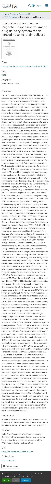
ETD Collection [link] (10, 17)
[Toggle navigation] (46, 5)
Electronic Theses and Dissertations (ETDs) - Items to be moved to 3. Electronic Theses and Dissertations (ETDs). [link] (22, 14)
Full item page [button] (11, 466)
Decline (15, 480)
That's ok (6, 480)
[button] (13, 5)
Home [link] (4, 14)
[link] (25, 66)
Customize (26, 480)
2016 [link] (3, 75)
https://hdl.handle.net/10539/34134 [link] (17, 451)
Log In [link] (38, 5)
